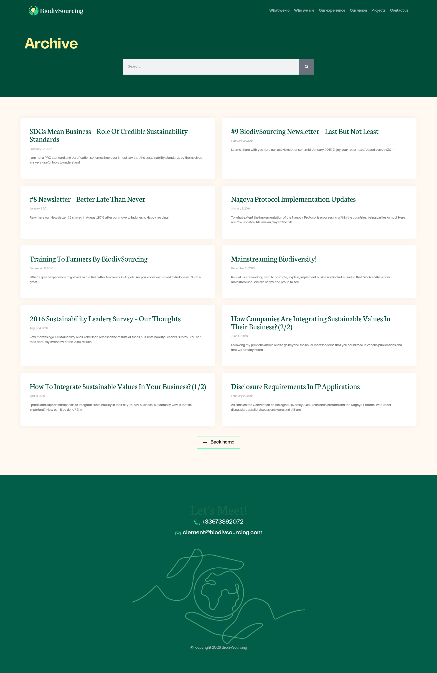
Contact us (399, 11)
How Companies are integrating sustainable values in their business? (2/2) (310, 322)
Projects (378, 11)
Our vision (358, 11)
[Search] (306, 67)
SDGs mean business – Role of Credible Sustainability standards (109, 135)
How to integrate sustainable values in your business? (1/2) (118, 386)
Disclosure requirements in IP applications (295, 386)
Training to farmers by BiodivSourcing (88, 258)
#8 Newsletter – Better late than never (87, 199)
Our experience (332, 11)
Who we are (304, 11)
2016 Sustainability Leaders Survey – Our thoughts (105, 318)
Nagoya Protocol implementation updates (293, 199)
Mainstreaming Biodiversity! (274, 258)
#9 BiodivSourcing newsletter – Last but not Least (305, 131)
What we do (279, 11)
